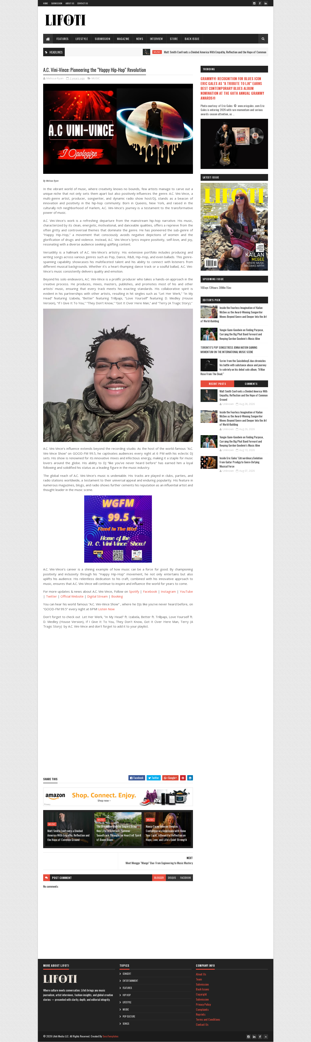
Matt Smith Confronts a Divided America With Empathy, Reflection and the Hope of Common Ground (193, 52)
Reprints (200, 1014)
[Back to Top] (265, 1036)
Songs (126, 1023)
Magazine (123, 38)
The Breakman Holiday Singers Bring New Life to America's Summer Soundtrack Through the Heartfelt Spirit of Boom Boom (118, 833)
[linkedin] (265, 3)
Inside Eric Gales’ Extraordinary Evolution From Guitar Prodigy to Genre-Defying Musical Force (241, 462)
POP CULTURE (129, 1016)
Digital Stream (97, 596)
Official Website (72, 596)
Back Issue (192, 38)
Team (199, 979)
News (139, 38)
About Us (201, 974)
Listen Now (106, 609)
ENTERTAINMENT (130, 980)
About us (70, 3)
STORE (174, 38)
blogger (159, 877)
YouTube (186, 591)
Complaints (202, 1009)
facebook (185, 877)
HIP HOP (127, 995)
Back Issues (202, 989)
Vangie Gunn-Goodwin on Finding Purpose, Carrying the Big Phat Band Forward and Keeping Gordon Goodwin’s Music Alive (242, 334)
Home (45, 3)
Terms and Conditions (208, 1019)
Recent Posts (217, 383)
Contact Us (82, 3)
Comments (251, 383)
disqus (172, 877)
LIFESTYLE (82, 38)
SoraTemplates (111, 1036)
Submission (56, 3)
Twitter (51, 596)
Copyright (201, 994)
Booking (117, 596)
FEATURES (62, 38)
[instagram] (254, 3)
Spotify (134, 591)
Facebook (150, 591)
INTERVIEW (156, 38)
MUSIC (131, 52)
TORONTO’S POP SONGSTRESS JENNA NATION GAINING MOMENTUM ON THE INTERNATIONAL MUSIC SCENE (229, 349)
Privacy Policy (203, 1004)
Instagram (168, 591)
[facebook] (260, 3)
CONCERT (127, 973)
